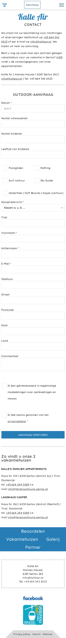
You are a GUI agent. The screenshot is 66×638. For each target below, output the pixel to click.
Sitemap (48, 634)
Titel (4, 217)
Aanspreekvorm (12, 202)
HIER (59, 57)
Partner (33, 547)
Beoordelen (33, 531)
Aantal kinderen (11, 133)
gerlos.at (42, 517)
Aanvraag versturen (33, 435)
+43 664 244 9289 (17, 484)
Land (4, 340)
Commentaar (10, 356)
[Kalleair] (5, 7)
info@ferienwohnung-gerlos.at (28, 489)
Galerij (53, 539)
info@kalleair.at (40, 41)
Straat (5, 294)
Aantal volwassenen (14, 118)
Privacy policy (21, 634)
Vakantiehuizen (22, 539)
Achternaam (10, 248)
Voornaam (9, 232)
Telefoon (7, 279)
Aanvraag (32, 5)
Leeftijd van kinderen (15, 149)
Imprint (36, 634)
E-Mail (6, 263)
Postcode (7, 309)
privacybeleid (17, 421)
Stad (4, 325)
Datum (6, 102)
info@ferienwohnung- (22, 517)
